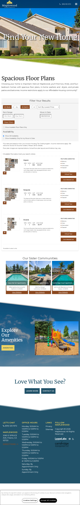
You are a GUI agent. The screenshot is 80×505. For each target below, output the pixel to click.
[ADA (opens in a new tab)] (73, 439)
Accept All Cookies (48, 500)
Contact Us (48, 391)
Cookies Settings (30, 500)
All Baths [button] (25, 107)
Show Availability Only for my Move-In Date (20, 138)
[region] (40, 497)
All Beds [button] (7, 107)
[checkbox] (4, 127)
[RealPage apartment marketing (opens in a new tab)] (61, 439)
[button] (65, 4)
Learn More (32, 391)
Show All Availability (11, 136)
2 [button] (13, 107)
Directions (11, 444)
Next (16, 164)
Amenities (8, 348)
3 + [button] (17, 107)
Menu (76, 4)
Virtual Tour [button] (68, 174)
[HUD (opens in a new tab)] (70, 439)
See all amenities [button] (65, 171)
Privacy (49, 426)
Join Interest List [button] (68, 179)
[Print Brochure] (4, 172)
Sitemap (49, 429)
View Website (17, 292)
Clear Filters (8, 122)
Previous (6, 164)
